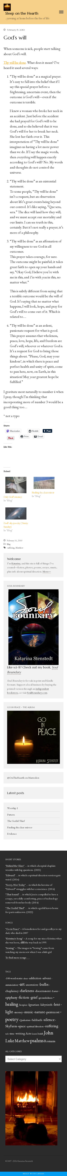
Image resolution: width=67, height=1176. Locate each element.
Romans (49, 1041)
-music (28, 1011)
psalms (37, 1040)
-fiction (23, 997)
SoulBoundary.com (37, 692)
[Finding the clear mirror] (44, 483)
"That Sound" (12, 894)
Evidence (12, 833)
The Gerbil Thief (16, 821)
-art (22, 984)
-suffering (10, 547)
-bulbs (44, 984)
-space (22, 1026)
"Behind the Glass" (14, 865)
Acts (28, 1033)
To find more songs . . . (17, 957)
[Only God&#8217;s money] (16, 485)
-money (18, 1012)
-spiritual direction (35, 1026)
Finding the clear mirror (43, 492)
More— (47, 571)
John (48, 1032)
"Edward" (10, 875)
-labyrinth (46, 1005)
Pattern (11, 814)
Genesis (34, 1033)
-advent (46, 978)
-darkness (26, 990)
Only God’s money (13, 496)
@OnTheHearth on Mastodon (23, 777)
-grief (34, 997)
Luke (9, 1041)
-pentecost (52, 1012)
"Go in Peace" (12, 929)
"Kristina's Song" (14, 938)
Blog (8, 544)
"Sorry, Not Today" (15, 884)
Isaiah (40, 1033)
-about (25, 978)
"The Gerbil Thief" (15, 908)
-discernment (42, 991)
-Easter (54, 991)
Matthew (19, 547)
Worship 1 (12, 808)
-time (11, 1033)
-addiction (34, 978)
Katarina (15, 563)
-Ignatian (33, 1005)
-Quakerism (24, 1020)
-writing (20, 1033)
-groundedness (45, 997)
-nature (39, 1011)
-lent (56, 1004)
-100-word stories (14, 978)
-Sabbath (36, 1020)
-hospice (23, 1004)
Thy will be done (15, 62)
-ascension (31, 985)
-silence (48, 1019)
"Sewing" (10, 948)
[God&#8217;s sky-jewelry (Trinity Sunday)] (16, 513)
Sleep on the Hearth (21, 13)
